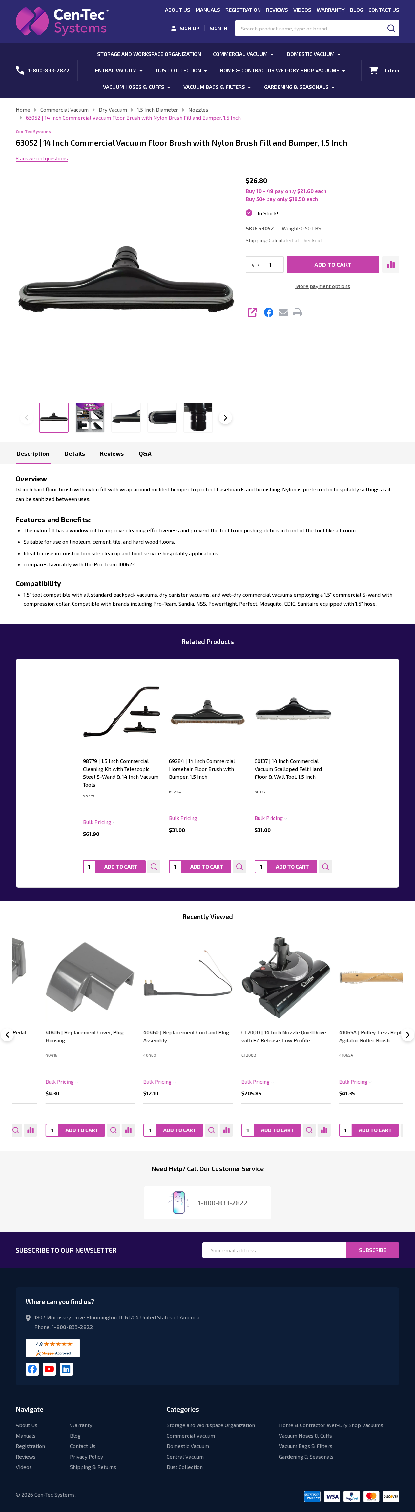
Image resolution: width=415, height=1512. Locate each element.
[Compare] (98, 1130)
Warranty (331, 10)
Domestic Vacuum (311, 54)
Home (23, 110)
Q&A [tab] (145, 453)
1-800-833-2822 (72, 1327)
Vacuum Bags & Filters (214, 87)
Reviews (277, 10)
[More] (272, 54)
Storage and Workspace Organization (149, 54)
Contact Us (383, 10)
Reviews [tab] (112, 453)
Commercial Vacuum (240, 54)
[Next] (407, 1034)
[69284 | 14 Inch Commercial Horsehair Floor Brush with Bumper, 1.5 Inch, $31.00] (207, 712)
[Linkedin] (66, 1369)
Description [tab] (33, 453)
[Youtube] (49, 1369)
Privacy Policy (86, 1456)
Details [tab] (75, 453)
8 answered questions (42, 158)
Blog (356, 10)
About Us (177, 10)
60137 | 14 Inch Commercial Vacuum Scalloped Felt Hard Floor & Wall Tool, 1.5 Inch (288, 769)
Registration (243, 10)
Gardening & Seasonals (296, 87)
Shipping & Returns (93, 1467)
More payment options (322, 286)
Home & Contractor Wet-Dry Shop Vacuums (280, 70)
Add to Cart (333, 264)
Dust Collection (178, 70)
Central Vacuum (114, 70)
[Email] (283, 312)
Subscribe (372, 1250)
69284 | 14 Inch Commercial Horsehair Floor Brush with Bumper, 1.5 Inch (202, 769)
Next (225, 417)
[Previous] (7, 1034)
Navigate (29, 1409)
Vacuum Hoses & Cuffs (133, 87)
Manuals (208, 10)
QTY (256, 264)
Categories (183, 1409)
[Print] (297, 312)
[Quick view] (153, 866)
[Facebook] (268, 312)
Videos (302, 10)
